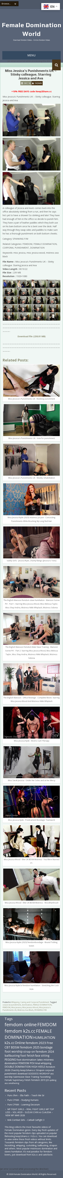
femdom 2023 (36, 1043)
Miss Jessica (16, 1007)
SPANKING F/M (40, 1010)
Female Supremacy (14, 1080)
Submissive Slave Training (26, 1076)
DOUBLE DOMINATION (18, 1066)
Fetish (27, 1080)
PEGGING (10, 1059)
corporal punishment (12, 1004)
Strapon (40, 1070)
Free (50, 1043)
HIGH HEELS (38, 1066)
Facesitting (45, 1076)
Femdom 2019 (38, 1080)
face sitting (42, 1055)
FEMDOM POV (26, 1063)
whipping (46, 1063)
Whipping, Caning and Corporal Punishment (30, 1002)
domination (27, 1004)
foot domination (26, 1059)
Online (20, 1043)
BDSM (15, 1047)
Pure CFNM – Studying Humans (23, 1099)
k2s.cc (9, 1042)
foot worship (14, 1052)
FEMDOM (6, 1007)
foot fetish (27, 1055)
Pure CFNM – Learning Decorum (23, 1104)
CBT (7, 1047)
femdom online (21, 1024)
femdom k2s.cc (20, 1031)
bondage (46, 1047)
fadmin (38, 83)
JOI (47, 1080)
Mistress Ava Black (25, 1010)
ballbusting (12, 1055)
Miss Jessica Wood (30, 1007)
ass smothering (12, 1083)
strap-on (29, 1051)
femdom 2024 (45, 1051)
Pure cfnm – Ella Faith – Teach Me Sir (25, 1095)
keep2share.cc (27, 1070)
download (22, 1073)
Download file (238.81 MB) (32, 336)
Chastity (15, 1070)
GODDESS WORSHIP (39, 1073)
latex (40, 1059)
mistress (48, 1059)
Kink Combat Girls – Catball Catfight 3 (25, 1119)
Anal (37, 1063)
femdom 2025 (30, 1047)
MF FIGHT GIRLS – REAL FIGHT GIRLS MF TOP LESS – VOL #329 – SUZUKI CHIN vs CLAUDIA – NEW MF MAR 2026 (29, 1112)
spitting (52, 1080)
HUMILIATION (44, 1037)
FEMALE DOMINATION (42, 1004)
